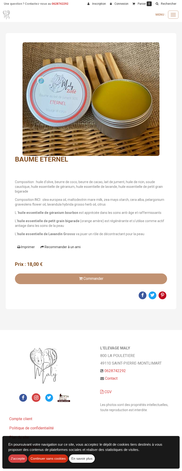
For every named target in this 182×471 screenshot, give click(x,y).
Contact (111, 378)
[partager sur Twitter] (49, 397)
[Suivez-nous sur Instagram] (36, 397)
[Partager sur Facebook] (23, 397)
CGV (108, 392)
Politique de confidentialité (31, 428)
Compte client (20, 419)
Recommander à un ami (62, 247)
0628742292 (60, 3)
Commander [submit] (92, 278)
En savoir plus (81, 458)
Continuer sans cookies (48, 458)
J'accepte (18, 458)
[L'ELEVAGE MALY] (7, 14)
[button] (166, 4)
